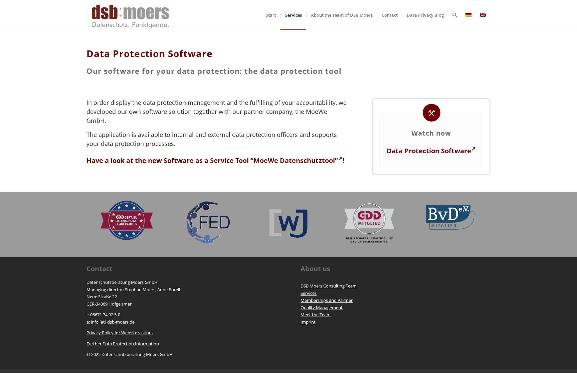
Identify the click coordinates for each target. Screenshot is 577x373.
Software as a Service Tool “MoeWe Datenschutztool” (251, 160)
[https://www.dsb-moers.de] (130, 15)
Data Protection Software (429, 150)
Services (309, 293)
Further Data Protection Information (122, 344)
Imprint (308, 322)
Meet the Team (316, 315)
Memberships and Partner (327, 300)
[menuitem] (270, 15)
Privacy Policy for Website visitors (119, 333)
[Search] (454, 15)
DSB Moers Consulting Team (329, 286)
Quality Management (322, 308)
